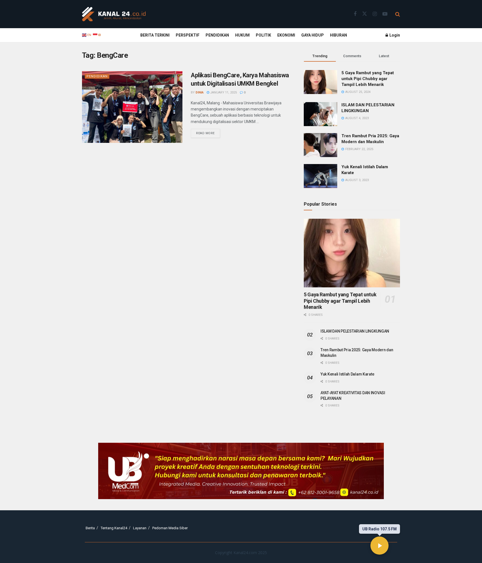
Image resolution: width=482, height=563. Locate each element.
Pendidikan (217, 35)
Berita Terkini (155, 35)
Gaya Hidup (312, 35)
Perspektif (187, 35)
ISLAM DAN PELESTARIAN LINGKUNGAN (354, 331)
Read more (208, 132)
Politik (263, 35)
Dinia (200, 92)
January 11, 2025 (223, 92)
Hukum (242, 35)
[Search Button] (397, 14)
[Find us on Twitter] (364, 14)
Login (394, 35)
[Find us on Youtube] (384, 14)
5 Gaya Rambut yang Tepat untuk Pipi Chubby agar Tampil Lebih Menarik (367, 78)
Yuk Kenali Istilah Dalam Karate (347, 374)
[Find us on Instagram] (375, 14)
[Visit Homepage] (114, 14)
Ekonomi (286, 35)
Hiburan (338, 35)
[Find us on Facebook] (355, 14)
